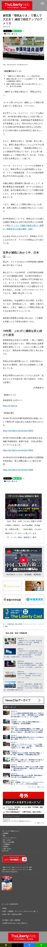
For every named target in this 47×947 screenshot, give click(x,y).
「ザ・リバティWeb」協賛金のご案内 (20, 537)
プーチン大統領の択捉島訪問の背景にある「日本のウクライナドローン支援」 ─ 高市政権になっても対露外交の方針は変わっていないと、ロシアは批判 (27, 715)
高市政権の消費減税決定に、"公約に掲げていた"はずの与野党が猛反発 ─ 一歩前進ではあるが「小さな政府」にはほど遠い (30, 665)
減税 (6, 626)
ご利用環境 (6, 844)
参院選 (20, 624)
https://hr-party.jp (10, 405)
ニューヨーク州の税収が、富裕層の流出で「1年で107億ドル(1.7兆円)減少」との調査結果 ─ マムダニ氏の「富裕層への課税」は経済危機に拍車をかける (23, 687)
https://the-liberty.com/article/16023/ (18, 430)
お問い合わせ (7, 849)
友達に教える (11, 33)
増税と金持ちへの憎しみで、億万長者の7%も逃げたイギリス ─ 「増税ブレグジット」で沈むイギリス (27, 760)
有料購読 (5, 833)
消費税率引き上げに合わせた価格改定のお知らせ (16, 821)
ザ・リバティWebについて (11, 831)
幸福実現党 (10, 624)
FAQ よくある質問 (8, 842)
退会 (4, 835)
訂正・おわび (7, 840)
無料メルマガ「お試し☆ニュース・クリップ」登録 (17, 867)
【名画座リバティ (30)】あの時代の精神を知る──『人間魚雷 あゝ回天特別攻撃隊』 (26, 722)
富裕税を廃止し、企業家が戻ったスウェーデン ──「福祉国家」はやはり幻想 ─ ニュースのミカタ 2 (29, 675)
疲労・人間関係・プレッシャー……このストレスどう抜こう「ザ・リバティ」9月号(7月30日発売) (27, 783)
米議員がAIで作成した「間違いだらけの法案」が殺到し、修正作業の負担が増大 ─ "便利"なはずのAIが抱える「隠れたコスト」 (27, 768)
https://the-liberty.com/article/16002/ (18, 450)
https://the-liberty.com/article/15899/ (18, 469)
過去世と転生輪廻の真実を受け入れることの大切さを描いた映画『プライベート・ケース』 (27, 738)
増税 (16, 624)
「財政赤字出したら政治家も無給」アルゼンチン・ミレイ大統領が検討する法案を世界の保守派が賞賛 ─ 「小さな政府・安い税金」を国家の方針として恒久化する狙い (23, 653)
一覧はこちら (40, 823)
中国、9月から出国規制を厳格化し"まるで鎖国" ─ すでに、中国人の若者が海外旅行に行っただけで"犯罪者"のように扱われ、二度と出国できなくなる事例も (27, 730)
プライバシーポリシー (10, 838)
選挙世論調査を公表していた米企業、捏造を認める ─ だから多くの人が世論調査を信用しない (27, 776)
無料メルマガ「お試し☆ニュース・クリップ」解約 (17, 869)
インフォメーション (11, 816)
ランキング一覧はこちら (36, 787)
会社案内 (5, 846)
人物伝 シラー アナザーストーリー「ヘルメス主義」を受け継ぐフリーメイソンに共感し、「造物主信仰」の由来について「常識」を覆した (27, 746)
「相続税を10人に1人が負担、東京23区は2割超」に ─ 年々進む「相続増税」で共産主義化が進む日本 (29, 642)
